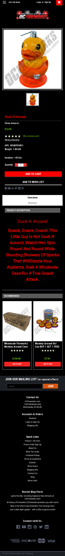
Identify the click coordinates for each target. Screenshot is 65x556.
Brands (32, 462)
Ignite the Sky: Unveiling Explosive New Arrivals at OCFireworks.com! (32, 497)
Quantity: (9, 164)
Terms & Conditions (32, 459)
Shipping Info (32, 425)
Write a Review (12, 140)
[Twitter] (16, 188)
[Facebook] (6, 188)
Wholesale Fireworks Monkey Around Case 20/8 (16, 346)
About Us (32, 448)
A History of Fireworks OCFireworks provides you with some (32, 502)
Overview (33, 197)
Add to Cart (17, 364)
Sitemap (29, 553)
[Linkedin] (19, 188)
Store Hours (32, 466)
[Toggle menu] (4, 4)
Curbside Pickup (32, 455)
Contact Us (32, 473)
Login (38, 2)
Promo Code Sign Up (32, 444)
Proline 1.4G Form (32, 441)
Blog (33, 477)
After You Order (32, 452)
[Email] (9, 188)
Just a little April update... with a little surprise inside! (32, 510)
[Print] (12, 188)
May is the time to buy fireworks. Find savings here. (32, 506)
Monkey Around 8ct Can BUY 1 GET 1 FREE (47, 345)
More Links (32, 481)
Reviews (32, 202)
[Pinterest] (22, 188)
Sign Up (47, 2)
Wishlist (32, 418)
